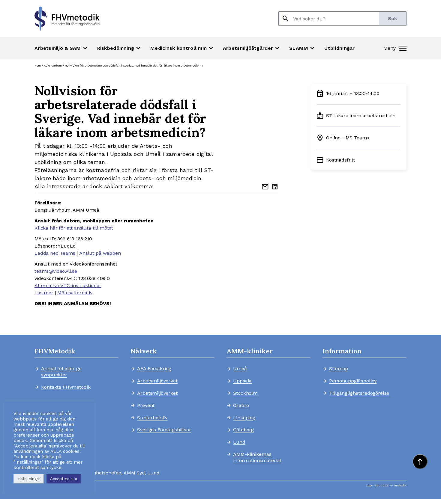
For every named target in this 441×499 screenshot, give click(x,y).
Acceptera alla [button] (63, 479)
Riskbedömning (119, 48)
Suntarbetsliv (152, 418)
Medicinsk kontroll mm (182, 48)
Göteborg (243, 430)
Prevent (145, 405)
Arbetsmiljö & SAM (61, 48)
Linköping (244, 418)
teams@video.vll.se (55, 271)
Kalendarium (53, 65)
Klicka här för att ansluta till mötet (73, 228)
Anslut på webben (99, 253)
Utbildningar (339, 48)
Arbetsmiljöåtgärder (252, 48)
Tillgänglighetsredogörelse (356, 393)
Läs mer (43, 293)
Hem (37, 65)
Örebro (241, 405)
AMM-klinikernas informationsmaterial (257, 457)
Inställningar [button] (28, 479)
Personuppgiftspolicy (352, 381)
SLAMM (302, 48)
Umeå (240, 369)
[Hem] (67, 19)
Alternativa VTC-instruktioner (67, 285)
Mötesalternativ (74, 293)
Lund (239, 442)
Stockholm (245, 393)
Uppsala (242, 381)
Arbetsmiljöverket (157, 381)
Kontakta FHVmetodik (65, 387)
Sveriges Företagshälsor (164, 430)
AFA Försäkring (154, 369)
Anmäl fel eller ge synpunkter (61, 372)
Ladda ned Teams (54, 253)
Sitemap (338, 369)
